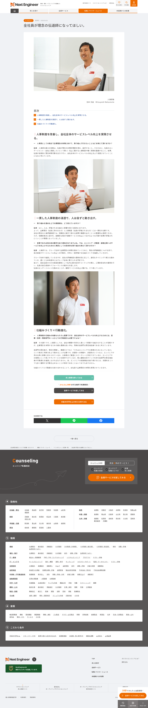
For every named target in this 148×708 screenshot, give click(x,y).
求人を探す (34, 11)
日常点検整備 (33, 579)
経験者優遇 (63, 636)
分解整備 (53, 579)
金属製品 (94, 614)
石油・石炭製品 (118, 614)
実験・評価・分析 (58, 574)
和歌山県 (133, 510)
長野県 (63, 523)
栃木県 (34, 517)
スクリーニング (85, 583)
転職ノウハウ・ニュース (93, 11)
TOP (93, 659)
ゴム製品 (56, 614)
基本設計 (41, 546)
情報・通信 (47, 614)
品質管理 (60, 570)
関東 (11, 517)
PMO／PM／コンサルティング (54, 557)
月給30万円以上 (15, 636)
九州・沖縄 (83, 518)
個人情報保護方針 (11, 697)
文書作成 (69, 596)
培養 (75, 583)
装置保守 (91, 574)
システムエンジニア (73, 557)
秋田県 (56, 510)
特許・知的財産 (44, 596)
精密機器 (37, 614)
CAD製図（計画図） (71, 546)
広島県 (111, 514)
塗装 (64, 591)
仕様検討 (32, 546)
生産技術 (13, 566)
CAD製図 (58, 546)
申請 (81, 587)
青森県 (34, 510)
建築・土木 (14, 587)
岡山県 (103, 514)
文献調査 (32, 583)
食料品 (12, 617)
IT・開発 (13, 557)
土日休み (99, 636)
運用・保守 (59, 562)
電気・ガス (20, 617)
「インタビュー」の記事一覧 (60, 447)
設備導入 (50, 566)
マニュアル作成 (58, 596)
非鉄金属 (85, 614)
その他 (12, 596)
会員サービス (63, 11)
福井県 (48, 523)
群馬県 (41, 517)
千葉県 (56, 517)
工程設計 (32, 566)
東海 (11, 528)
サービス (30, 617)
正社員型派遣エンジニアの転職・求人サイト (22, 447)
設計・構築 (49, 562)
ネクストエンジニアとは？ (100, 3)
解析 (114, 546)
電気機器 (29, 614)
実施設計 (50, 587)
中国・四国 (83, 514)
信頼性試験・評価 (48, 570)
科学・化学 (14, 583)
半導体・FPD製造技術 (17, 574)
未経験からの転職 (122, 11)
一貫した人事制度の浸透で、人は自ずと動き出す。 (56, 119)
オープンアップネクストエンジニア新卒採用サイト (91, 688)
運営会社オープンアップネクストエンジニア (57, 688)
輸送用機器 (13, 614)
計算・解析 (68, 587)
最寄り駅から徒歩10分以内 (47, 636)
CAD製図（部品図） (103, 546)
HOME (15, 11)
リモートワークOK (29, 636)
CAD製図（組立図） (87, 546)
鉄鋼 (78, 614)
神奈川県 (28, 519)
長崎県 (111, 518)
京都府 (103, 510)
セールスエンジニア (35, 562)
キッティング (70, 562)
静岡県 (34, 528)
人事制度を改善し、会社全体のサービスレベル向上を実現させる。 (62, 115)
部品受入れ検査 (34, 570)
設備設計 (41, 566)
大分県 (125, 518)
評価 (70, 583)
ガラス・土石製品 (68, 614)
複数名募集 (90, 636)
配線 (46, 591)
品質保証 (13, 570)
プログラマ (86, 557)
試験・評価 (122, 546)
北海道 (27, 510)
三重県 (48, 528)
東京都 (63, 517)
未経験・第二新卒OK (76, 636)
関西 (80, 510)
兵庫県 (118, 510)
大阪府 (111, 510)
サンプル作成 (52, 583)
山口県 (118, 514)
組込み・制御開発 (35, 557)
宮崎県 (132, 518)
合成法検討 (41, 583)
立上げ (57, 566)
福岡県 (96, 518)
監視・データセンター (101, 562)
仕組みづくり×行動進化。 (47, 124)
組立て (40, 591)
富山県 (34, 523)
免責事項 (32, 697)
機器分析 (63, 583)
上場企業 (108, 636)
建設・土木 (130, 614)
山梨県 (56, 523)
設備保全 (101, 566)
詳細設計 (50, 546)
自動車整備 (14, 579)
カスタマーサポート (84, 562)
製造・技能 (14, 591)
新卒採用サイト (87, 3)
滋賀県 (96, 510)
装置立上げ (81, 574)
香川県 (125, 514)
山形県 (63, 510)
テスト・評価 (97, 557)
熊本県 (118, 518)
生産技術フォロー (35, 549)
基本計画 (32, 587)
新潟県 (27, 523)
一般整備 (44, 579)
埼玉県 (48, 517)
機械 (11, 546)
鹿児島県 (97, 521)
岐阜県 (27, 528)
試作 (65, 553)
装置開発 (32, 574)
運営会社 (111, 3)
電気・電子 (14, 553)
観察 (94, 583)
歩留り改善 (91, 566)
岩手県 (41, 510)
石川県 (41, 523)
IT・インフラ (14, 562)
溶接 (58, 591)
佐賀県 (103, 518)
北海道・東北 (14, 510)
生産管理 (66, 566)
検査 (69, 591)
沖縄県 (105, 521)
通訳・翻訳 (33, 596)
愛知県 (41, 528)
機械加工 (32, 591)
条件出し (41, 574)
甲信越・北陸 (14, 523)
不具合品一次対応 (85, 570)
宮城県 (48, 510)
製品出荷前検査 (71, 570)
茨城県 (27, 517)
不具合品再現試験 (100, 570)
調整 (52, 591)
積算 (75, 587)
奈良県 (125, 510)
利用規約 (23, 697)
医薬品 (102, 614)
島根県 (96, 514)
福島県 (27, 512)
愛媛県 (132, 514)
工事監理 (89, 587)
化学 (108, 614)
